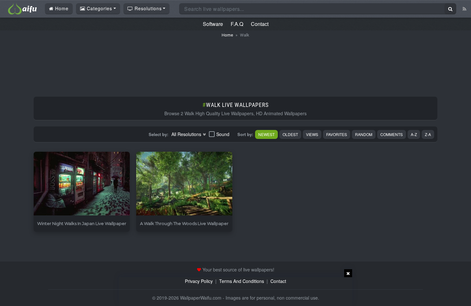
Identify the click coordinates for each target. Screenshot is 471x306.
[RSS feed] (464, 8)
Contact (260, 24)
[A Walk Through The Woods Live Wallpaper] (184, 184)
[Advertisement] (235, 64)
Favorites (336, 134)
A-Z (414, 134)
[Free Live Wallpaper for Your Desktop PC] (22, 8)
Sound (222, 134)
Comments (391, 134)
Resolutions (147, 8)
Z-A (428, 134)
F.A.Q (237, 24)
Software (213, 24)
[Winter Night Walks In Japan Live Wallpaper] (82, 184)
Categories (98, 8)
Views (312, 134)
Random (363, 134)
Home (61, 8)
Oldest (290, 134)
